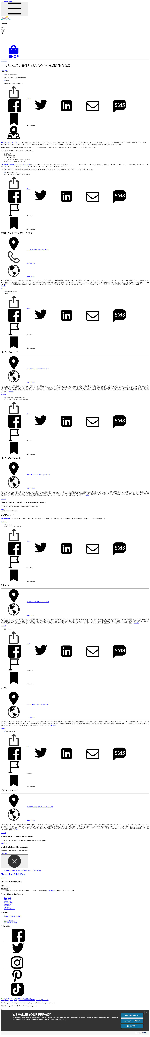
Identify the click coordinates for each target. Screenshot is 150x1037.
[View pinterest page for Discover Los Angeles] (17, 982)
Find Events (7, 901)
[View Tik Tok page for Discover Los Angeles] (17, 995)
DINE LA (5, 70)
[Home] (6, 20)
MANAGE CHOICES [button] (132, 1015)
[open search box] (75, 38)
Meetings (6, 907)
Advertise (38, 1000)
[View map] (14, 138)
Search (2, 27)
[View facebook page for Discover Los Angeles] (17, 941)
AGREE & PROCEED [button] (132, 1021)
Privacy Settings (14, 1000)
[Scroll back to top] (1, 1009)
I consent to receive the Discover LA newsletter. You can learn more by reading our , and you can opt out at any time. (39, 890)
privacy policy (52, 890)
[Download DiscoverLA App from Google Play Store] (23, 998)
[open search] (75, 38)
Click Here (4, 509)
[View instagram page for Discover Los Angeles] (17, 968)
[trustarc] (144, 1033)
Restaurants (4, 61)
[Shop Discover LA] (14, 58)
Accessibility (45, 1000)
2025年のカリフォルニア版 (9, 142)
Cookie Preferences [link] (27, 1000)
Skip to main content (6, 1)
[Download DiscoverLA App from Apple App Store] (7, 998)
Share (28, 98)
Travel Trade (7, 905)
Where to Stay (8, 902)
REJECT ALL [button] (132, 1026)
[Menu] (14, 9)
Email (2, 885)
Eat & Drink (7, 899)
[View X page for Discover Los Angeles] (17, 955)
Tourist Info (7, 904)
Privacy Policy (5, 1000)
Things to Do (7, 898)
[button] (146, 1013)
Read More (4, 522)
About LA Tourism (9, 909)
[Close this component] (14, 861)
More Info (3, 289)
